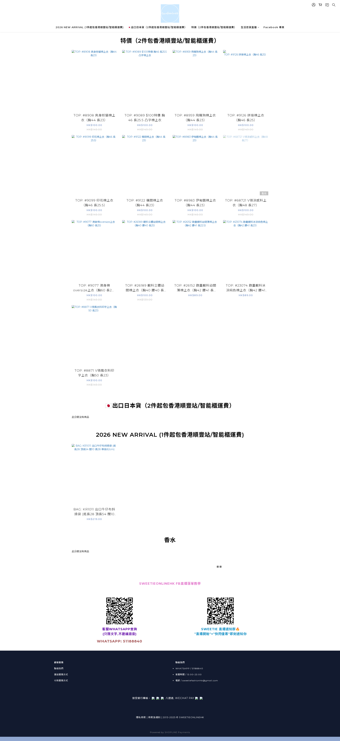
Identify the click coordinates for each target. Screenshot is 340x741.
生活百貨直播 (249, 27)
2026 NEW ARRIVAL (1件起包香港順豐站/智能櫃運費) (90, 27)
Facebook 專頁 (274, 27)
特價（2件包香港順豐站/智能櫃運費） (214, 27)
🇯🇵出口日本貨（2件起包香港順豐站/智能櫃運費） (157, 27)
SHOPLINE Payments (177, 732)
